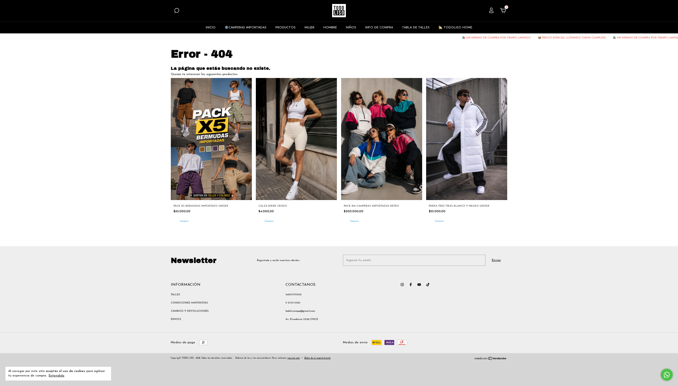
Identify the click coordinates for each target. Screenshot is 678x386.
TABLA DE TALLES (416, 27)
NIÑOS (351, 27)
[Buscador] (176, 11)
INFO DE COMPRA (379, 27)
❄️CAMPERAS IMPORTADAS (245, 27)
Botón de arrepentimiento (317, 358)
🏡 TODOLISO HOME (455, 27)
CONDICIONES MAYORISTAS (189, 302)
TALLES (175, 294)
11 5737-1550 (293, 302)
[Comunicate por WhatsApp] (667, 375)
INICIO (211, 27)
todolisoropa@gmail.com (300, 311)
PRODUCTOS (285, 27)
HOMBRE (330, 27)
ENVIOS (176, 319)
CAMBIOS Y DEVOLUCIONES (190, 311)
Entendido (56, 375)
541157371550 (293, 294)
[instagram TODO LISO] (402, 284)
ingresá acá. (293, 358)
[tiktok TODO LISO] (428, 284)
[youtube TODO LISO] (419, 284)
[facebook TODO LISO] (410, 284)
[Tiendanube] (490, 359)
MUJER (309, 27)
